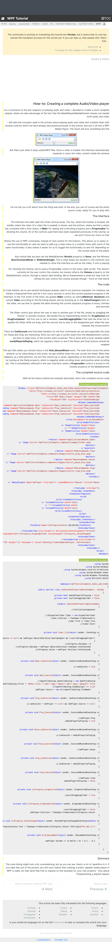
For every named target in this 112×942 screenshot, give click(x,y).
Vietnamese (29, 917)
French (94, 908)
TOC (107, 18)
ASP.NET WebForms (66, 23)
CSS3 (45, 23)
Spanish (94, 914)
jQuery (12, 23)
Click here (59, 922)
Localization (43, 939)
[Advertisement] (56, 81)
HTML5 (36, 23)
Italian (64, 911)
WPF (98, 23)
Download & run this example (93, 384)
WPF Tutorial (17, 18)
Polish (95, 911)
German (31, 911)
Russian (63, 914)
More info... (92, 47)
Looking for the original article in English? (76, 50)
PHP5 (4, 23)
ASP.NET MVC (86, 23)
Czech (63, 908)
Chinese (31, 908)
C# (51, 23)
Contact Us (61, 939)
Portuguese (30, 914)
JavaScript (24, 23)
